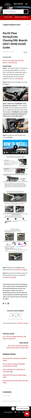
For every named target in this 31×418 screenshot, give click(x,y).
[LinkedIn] (8, 303)
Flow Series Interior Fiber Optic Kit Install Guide (15, 381)
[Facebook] (3, 303)
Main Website (8, 412)
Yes (13, 315)
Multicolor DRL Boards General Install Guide (14, 376)
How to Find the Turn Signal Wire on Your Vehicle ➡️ (14, 370)
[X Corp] (6, 303)
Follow (25, 52)
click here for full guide (20, 269)
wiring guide (19, 78)
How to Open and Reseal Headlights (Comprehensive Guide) (14, 365)
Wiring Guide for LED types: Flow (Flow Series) (15, 359)
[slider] (8, 99)
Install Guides (8, 17)
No (18, 315)
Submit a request (22, 323)
